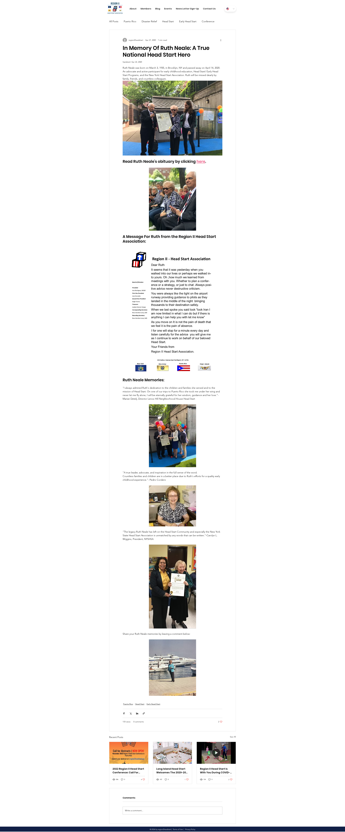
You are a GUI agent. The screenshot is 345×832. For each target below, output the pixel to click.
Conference (208, 21)
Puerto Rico (130, 21)
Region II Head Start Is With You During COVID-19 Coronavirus (215, 770)
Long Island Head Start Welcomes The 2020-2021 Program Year (172, 770)
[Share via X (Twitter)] (130, 713)
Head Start (168, 21)
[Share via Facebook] (124, 713)
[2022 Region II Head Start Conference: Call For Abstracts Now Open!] (128, 753)
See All (233, 737)
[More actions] (220, 40)
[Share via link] (143, 713)
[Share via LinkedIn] (137, 713)
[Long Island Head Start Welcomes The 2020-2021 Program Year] (172, 753)
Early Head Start (187, 21)
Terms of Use (178, 829)
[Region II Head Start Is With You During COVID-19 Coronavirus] (216, 753)
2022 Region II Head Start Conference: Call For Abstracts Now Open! (128, 770)
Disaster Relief (149, 21)
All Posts (113, 21)
